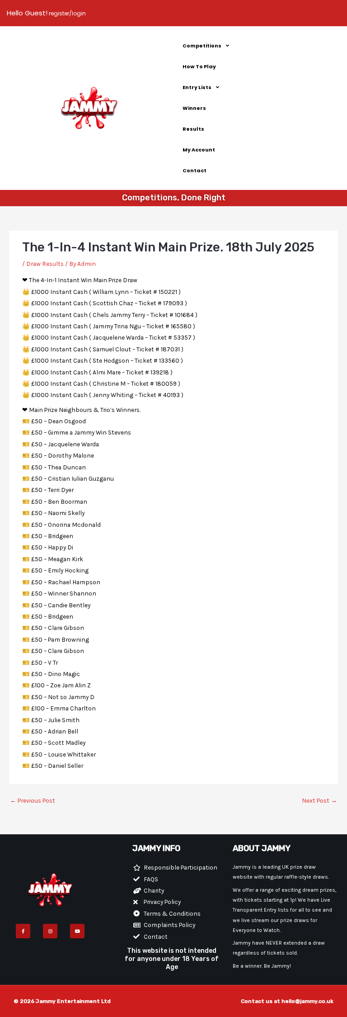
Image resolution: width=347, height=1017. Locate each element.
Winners (194, 108)
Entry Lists (197, 87)
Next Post (319, 800)
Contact (194, 170)
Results (193, 128)
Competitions (202, 45)
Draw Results (45, 263)
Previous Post (32, 800)
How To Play (199, 66)
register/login (66, 13)
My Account (199, 149)
